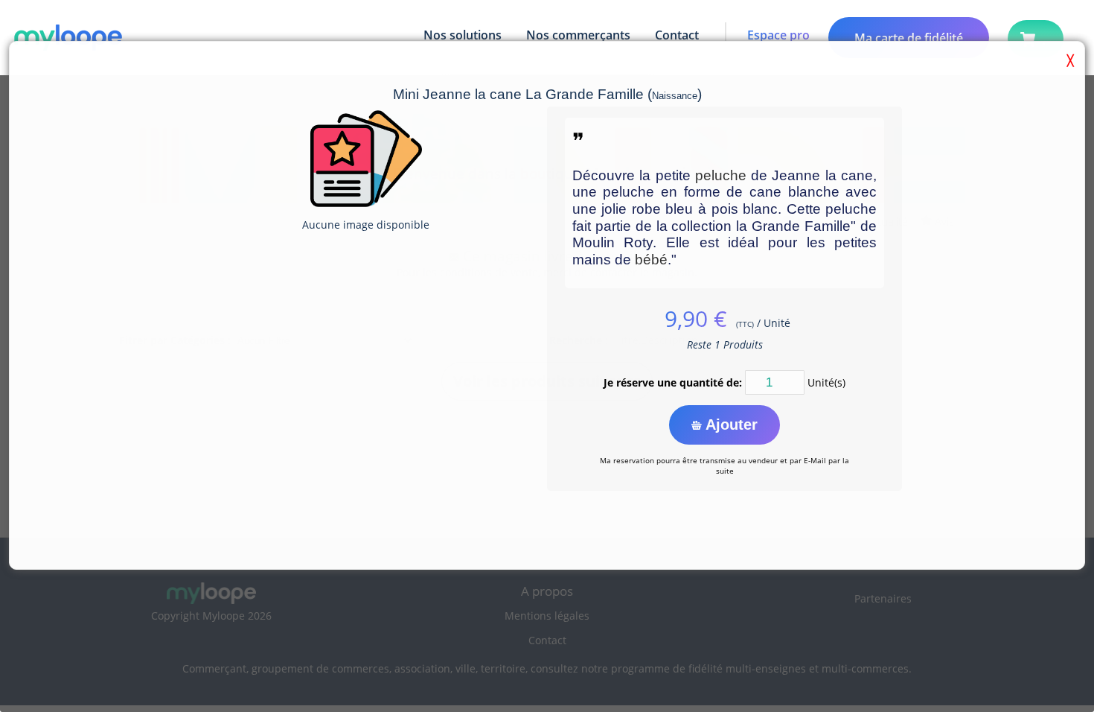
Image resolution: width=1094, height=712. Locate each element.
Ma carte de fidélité (908, 38)
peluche (720, 175)
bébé (651, 259)
